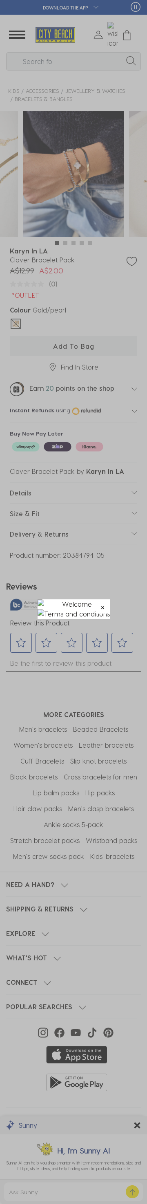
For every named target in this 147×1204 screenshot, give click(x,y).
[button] (103, 606)
